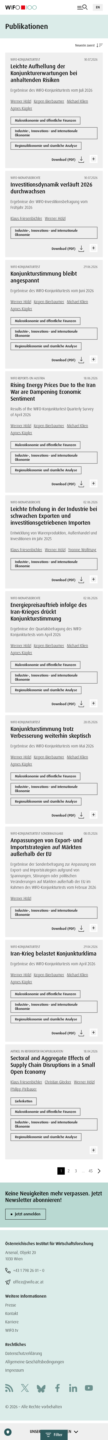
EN (98, 7)
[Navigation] (82, 7)
